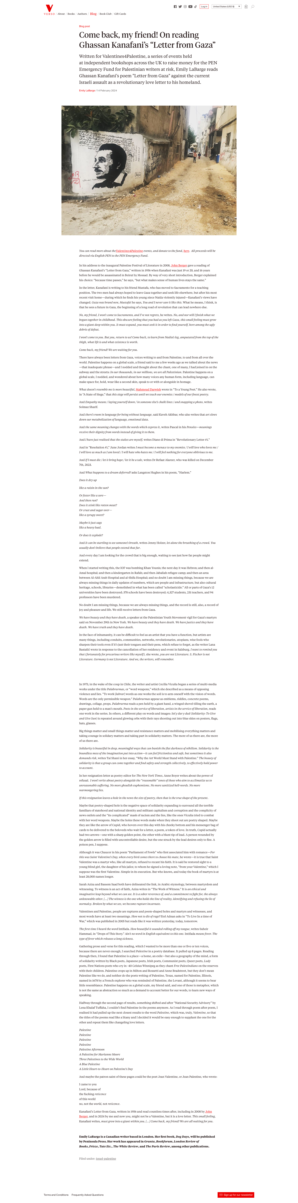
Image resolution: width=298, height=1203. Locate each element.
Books (71, 13)
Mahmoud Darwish (148, 389)
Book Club (105, 13)
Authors (82, 13)
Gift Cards (120, 13)
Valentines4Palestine (123, 56)
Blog (93, 14)
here (186, 251)
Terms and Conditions (56, 1194)
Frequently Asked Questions (88, 1194)
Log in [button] (204, 6)
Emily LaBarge (87, 90)
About (61, 13)
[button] (246, 7)
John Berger (179, 265)
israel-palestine (106, 1158)
